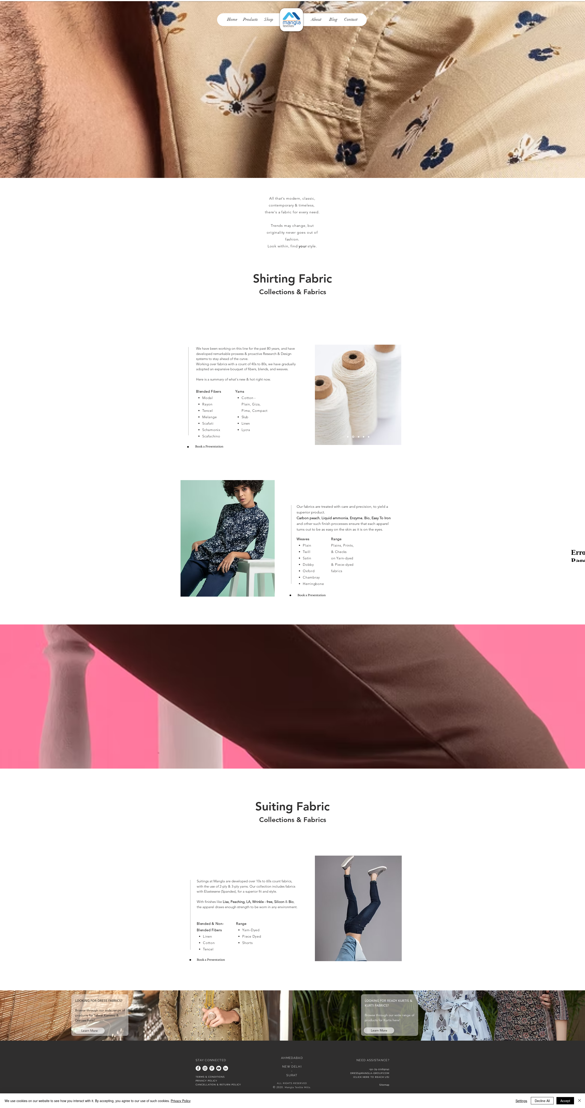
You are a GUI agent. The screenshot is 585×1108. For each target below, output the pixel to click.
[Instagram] (204, 1068)
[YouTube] (218, 1068)
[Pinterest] (211, 1068)
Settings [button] (521, 1100)
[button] (235, 538)
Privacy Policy (181, 1100)
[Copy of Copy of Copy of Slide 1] (347, 436)
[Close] (579, 1100)
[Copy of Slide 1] (353, 436)
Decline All (542, 1100)
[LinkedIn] (225, 1068)
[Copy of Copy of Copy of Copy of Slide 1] (358, 437)
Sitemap (384, 1085)
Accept (565, 1100)
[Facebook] (198, 1068)
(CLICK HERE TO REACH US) (371, 1077)
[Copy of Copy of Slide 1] (363, 436)
